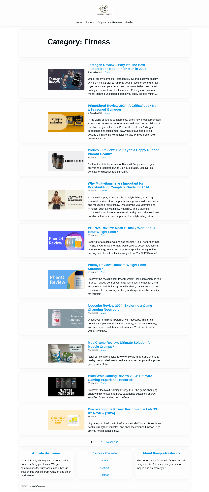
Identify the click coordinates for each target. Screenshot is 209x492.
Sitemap (104, 474)
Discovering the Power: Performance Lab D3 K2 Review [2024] (122, 411)
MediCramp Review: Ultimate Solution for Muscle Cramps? (120, 344)
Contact (104, 467)
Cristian (108, 72)
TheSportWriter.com (36, 486)
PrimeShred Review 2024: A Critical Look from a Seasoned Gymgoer (123, 107)
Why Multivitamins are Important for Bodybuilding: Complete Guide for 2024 (118, 185)
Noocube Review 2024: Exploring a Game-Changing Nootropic (120, 307)
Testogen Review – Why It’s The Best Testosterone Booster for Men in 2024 (117, 67)
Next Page (112, 442)
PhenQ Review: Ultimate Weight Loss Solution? (117, 267)
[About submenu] (94, 22)
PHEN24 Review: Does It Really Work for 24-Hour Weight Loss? (122, 230)
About (89, 22)
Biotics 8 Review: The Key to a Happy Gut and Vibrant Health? (123, 152)
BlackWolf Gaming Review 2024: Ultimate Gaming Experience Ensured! (120, 378)
